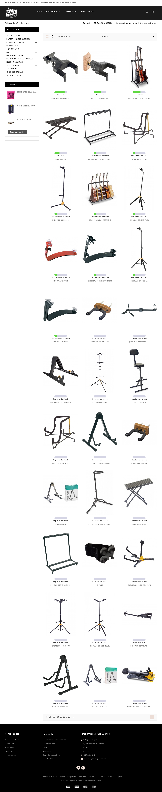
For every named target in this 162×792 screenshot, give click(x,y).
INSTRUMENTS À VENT (16, 55)
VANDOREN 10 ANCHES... (27, 106)
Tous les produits (17, 132)
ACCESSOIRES (12, 65)
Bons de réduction (51, 755)
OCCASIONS (12, 68)
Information (48, 734)
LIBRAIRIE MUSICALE (14, 62)
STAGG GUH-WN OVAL (100, 342)
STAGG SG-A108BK (100, 707)
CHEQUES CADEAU (14, 72)
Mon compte (10, 755)
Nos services (87, 12)
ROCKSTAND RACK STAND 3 (139, 98)
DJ (7, 52)
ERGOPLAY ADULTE (61, 342)
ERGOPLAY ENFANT (61, 281)
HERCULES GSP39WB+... (61, 98)
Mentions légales (115, 777)
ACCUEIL (38, 12)
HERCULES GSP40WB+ (139, 646)
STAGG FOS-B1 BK (139, 524)
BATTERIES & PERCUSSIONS (18, 39)
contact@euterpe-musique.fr (97, 759)
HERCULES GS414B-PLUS (139, 220)
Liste (52, 36)
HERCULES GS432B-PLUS (60, 646)
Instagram (83, 768)
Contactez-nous (12, 740)
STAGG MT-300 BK (139, 403)
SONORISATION (13, 49)
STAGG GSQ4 (60, 524)
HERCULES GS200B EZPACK (60, 403)
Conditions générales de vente (73, 777)
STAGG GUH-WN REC (139, 463)
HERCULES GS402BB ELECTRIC (139, 707)
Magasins (9, 747)
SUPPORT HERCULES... (100, 403)
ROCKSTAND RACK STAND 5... (100, 159)
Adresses (47, 751)
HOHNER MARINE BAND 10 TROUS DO (27, 120)
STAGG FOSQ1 (60, 159)
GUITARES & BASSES (15, 35)
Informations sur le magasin (95, 734)
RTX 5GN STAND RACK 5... (60, 585)
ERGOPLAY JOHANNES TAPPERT (100, 281)
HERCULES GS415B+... (139, 281)
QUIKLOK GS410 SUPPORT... (139, 342)
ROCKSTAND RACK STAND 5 (100, 220)
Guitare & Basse (14, 75)
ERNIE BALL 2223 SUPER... (27, 92)
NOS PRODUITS (53, 12)
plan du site (10, 744)
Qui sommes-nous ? (48, 777)
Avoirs (45, 747)
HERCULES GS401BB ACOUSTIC (139, 585)
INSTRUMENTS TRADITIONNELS (19, 59)
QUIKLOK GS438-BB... (60, 707)
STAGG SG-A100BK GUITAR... (100, 524)
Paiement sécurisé (97, 777)
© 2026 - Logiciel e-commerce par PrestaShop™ (81, 780)
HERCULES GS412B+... (60, 220)
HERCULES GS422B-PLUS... (100, 646)
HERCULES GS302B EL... (61, 463)
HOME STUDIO (12, 45)
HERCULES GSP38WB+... (100, 98)
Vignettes (47, 36)
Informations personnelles (54, 740)
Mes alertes (48, 759)
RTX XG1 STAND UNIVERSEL (100, 463)
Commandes (49, 744)
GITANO (100, 585)
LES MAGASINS (70, 12)
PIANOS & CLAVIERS (15, 42)
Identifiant (9, 751)
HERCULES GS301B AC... (139, 159)
